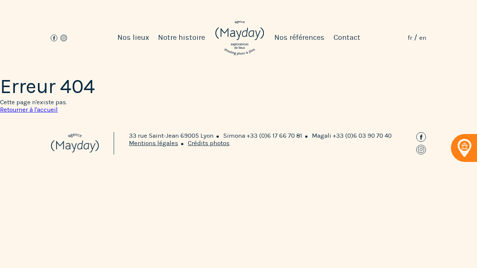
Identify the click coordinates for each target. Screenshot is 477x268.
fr (410, 38)
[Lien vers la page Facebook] (54, 38)
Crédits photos (209, 143)
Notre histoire (181, 37)
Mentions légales (153, 143)
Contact (347, 37)
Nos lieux (133, 37)
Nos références (299, 37)
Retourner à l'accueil (29, 109)
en (422, 38)
